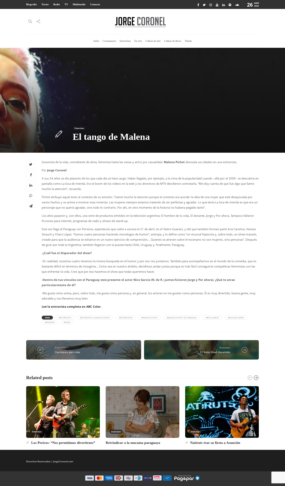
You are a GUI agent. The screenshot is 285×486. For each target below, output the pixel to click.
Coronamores (109, 41)
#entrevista (65, 317)
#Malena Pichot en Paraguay (182, 317)
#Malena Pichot (149, 317)
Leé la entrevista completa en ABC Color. (71, 306)
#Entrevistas (125, 317)
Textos (45, 4)
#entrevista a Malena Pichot (95, 317)
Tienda (188, 41)
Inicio (96, 41)
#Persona (50, 322)
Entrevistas (125, 41)
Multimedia (79, 4)
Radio (56, 4)
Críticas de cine (153, 41)
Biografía (31, 4)
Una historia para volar (67, 352)
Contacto (95, 4)
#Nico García (212, 317)
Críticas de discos (172, 41)
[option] (63, 415)
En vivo (138, 41)
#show (67, 322)
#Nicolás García (236, 317)
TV (66, 4)
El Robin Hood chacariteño (215, 352)
